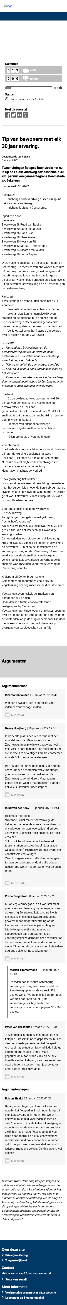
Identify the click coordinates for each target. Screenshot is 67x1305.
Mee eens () (18, 715)
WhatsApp (25, 115)
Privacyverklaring (16, 1255)
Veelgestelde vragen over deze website (30, 1292)
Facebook (7, 115)
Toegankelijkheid (16, 1260)
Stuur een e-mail (16, 1279)
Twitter (13, 115)
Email (19, 115)
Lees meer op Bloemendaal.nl (24, 1298)
